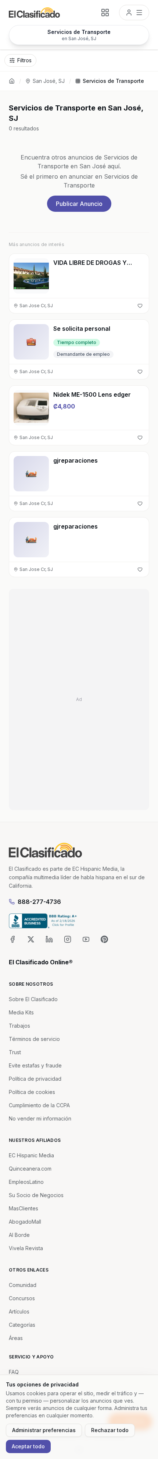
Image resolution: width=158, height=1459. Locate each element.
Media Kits (21, 1012)
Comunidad (22, 1285)
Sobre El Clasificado (33, 999)
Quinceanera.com (30, 1168)
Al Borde (19, 1235)
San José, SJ (49, 81)
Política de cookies (32, 1092)
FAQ (14, 1372)
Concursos (22, 1298)
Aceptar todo (28, 1446)
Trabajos (19, 1026)
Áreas (16, 1338)
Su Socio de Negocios (36, 1195)
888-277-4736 (39, 901)
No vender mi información (40, 1118)
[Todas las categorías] (105, 12)
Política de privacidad (35, 1079)
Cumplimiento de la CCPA (39, 1105)
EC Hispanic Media (31, 1155)
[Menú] (134, 12)
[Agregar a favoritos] (140, 305)
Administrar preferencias (44, 1430)
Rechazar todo (110, 1430)
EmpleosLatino (26, 1182)
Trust (15, 1052)
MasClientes (23, 1208)
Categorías (22, 1325)
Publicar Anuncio (79, 203)
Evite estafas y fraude (35, 1065)
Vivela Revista (26, 1248)
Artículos (19, 1311)
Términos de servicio (34, 1039)
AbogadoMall (25, 1221)
